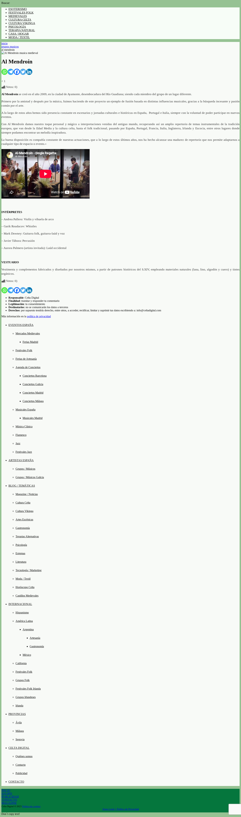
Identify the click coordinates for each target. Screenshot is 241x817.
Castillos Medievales (27, 595)
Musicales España (25, 409)
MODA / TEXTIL (19, 37)
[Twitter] (23, 72)
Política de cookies (31, 806)
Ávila (19, 722)
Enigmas (20, 553)
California (21, 663)
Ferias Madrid (30, 341)
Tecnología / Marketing (28, 570)
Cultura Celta (23, 502)
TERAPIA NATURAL (21, 30)
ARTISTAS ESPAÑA (21, 460)
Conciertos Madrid (33, 392)
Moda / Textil (23, 578)
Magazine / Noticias (27, 494)
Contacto (21, 764)
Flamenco (21, 434)
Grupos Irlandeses (26, 697)
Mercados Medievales (28, 333)
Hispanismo (22, 612)
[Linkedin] (29, 72)
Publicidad (21, 773)
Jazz (18, 443)
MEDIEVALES (17, 16)
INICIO (5, 790)
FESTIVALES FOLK (21, 12)
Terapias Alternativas (27, 536)
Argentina (28, 629)
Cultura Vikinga (24, 511)
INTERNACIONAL (20, 604)
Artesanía (35, 637)
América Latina (24, 620)
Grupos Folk (23, 680)
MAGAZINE (9, 802)
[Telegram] (11, 72)
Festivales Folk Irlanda (28, 688)
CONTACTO (16, 781)
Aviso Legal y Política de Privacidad (120, 809)
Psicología (21, 544)
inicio (4, 43)
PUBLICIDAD (10, 796)
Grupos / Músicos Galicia (30, 477)
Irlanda (19, 705)
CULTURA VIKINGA (21, 23)
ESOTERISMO (17, 9)
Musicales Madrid (33, 418)
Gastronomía (23, 527)
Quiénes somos (24, 756)
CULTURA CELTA (19, 19)
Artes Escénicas (24, 519)
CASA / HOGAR (18, 33)
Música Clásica (24, 426)
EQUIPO (6, 793)
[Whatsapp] (4, 72)
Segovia (20, 739)
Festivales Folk (24, 350)
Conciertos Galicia (33, 384)
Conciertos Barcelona (35, 375)
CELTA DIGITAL (18, 747)
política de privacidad (39, 316)
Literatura (21, 561)
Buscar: (5, 2)
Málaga (20, 730)
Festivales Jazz (24, 451)
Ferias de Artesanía (26, 358)
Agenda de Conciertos (28, 367)
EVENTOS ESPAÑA (21, 324)
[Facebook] (17, 72)
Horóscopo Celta (25, 587)
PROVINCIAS (17, 714)
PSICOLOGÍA (17, 26)
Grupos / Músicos (25, 468)
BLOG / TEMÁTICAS (21, 485)
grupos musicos (10, 46)
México (27, 654)
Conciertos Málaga (33, 401)
